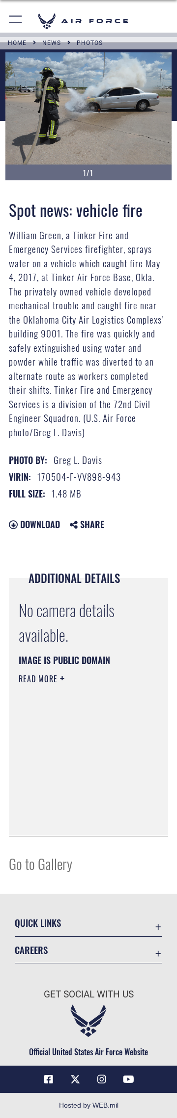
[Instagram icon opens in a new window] (101, 1079)
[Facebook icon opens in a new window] (48, 1079)
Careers (31, 950)
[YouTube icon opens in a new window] (128, 1079)
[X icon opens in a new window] (75, 1079)
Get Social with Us (89, 994)
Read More (39, 679)
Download (39, 524)
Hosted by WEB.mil (88, 1105)
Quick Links (38, 922)
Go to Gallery (40, 863)
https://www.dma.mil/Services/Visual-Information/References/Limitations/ (78, 817)
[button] (16, 21)
